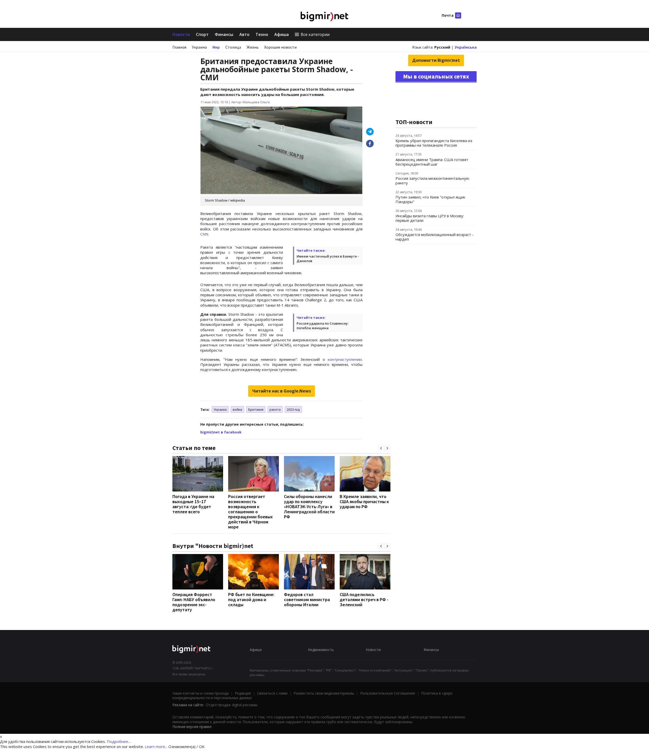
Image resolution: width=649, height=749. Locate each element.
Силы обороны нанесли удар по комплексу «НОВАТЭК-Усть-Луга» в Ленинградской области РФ (309, 507)
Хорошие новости (280, 47)
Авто (244, 34)
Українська (466, 47)
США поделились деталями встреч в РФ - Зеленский (364, 599)
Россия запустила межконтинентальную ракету (432, 180)
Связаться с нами (272, 693)
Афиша (281, 34)
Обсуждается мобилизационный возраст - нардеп (434, 237)
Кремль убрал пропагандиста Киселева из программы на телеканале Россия (433, 143)
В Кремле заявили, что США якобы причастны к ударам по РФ (364, 501)
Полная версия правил (191, 726)
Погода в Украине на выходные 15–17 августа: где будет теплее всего (193, 504)
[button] (381, 448)
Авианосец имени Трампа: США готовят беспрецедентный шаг (431, 162)
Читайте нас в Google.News (281, 391)
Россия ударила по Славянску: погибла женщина (322, 325)
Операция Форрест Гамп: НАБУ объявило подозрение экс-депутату (193, 602)
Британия (255, 409)
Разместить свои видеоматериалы (324, 693)
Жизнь (253, 47)
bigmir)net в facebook (221, 432)
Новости (181, 34)
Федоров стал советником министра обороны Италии (307, 599)
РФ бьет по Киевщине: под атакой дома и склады (251, 599)
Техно (262, 34)
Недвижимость (321, 649)
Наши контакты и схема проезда (200, 693)
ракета (275, 409)
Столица (233, 47)
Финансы (224, 34)
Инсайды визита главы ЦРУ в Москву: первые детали (429, 218)
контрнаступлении (345, 359)
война (237, 409)
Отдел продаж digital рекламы (232, 704)
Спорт (202, 34)
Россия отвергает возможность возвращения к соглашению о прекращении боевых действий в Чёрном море (250, 512)
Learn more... (156, 746)
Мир (216, 47)
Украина (199, 47)
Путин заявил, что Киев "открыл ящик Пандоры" (430, 199)
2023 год (293, 409)
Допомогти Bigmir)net (436, 60)
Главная (179, 47)
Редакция (243, 693)
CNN (204, 233)
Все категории (315, 34)
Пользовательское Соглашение (387, 693)
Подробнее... (119, 741)
